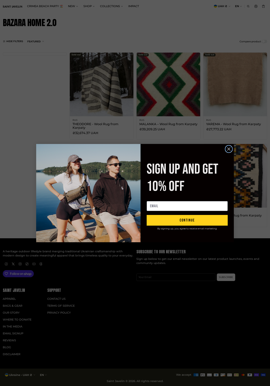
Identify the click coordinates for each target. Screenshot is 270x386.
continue (187, 220)
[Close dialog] (228, 149)
